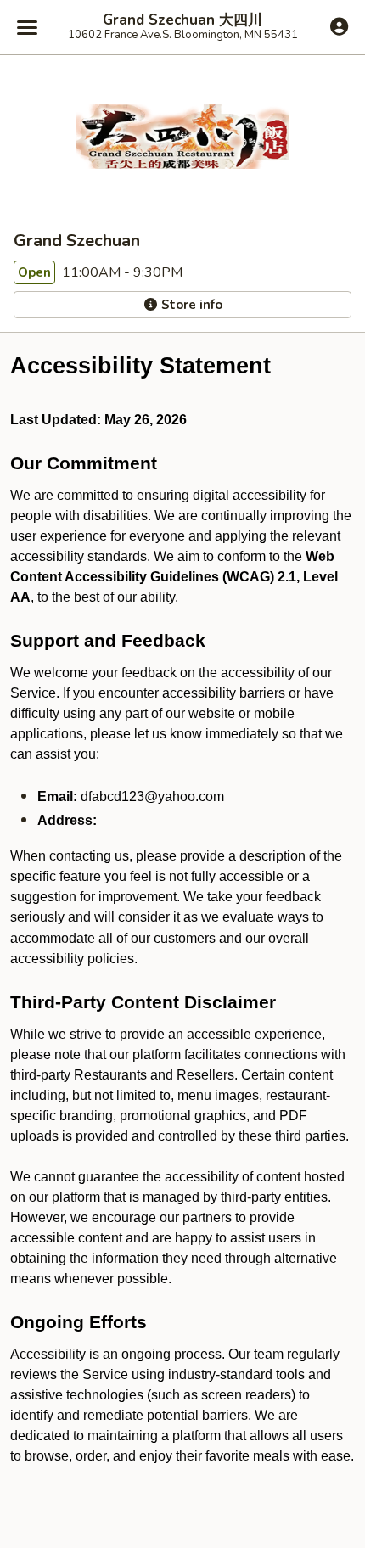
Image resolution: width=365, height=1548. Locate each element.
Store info (190, 304)
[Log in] (339, 26)
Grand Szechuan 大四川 (182, 20)
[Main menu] (27, 27)
